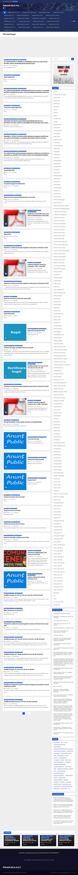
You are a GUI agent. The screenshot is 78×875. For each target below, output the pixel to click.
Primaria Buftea (56, 184)
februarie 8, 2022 (32, 556)
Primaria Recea (56, 424)
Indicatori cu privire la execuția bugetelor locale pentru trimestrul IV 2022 (26, 283)
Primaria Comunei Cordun (59, 232)
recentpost (66, 779)
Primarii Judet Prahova (23, 15)
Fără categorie (56, 760)
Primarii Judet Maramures (29, 12)
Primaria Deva (56, 286)
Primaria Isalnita (56, 316)
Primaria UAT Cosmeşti (58, 496)
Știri (69, 788)
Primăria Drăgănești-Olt (58, 289)
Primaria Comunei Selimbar (59, 265)
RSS (70, 872)
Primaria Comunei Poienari (59, 259)
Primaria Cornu (56, 274)
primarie (15, 65)
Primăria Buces (56, 181)
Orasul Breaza (56, 127)
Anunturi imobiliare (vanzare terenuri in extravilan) (63, 748)
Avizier (55, 755)
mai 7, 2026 (7, 94)
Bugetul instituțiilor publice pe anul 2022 (16, 537)
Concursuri (56, 757)
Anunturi (29, 362)
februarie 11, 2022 (9, 539)
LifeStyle (55, 121)
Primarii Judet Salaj (37, 15)
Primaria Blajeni (56, 163)
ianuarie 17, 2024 (8, 236)
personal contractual (61, 771)
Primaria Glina (56, 307)
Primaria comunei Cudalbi (59, 235)
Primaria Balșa (56, 151)
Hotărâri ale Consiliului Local (59, 762)
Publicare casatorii (69, 775)
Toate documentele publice (67, 786)
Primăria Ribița (56, 427)
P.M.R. (55, 771)
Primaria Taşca (56, 478)
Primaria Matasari (57, 331)
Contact (73, 872)
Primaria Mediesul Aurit (58, 334)
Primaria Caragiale (57, 187)
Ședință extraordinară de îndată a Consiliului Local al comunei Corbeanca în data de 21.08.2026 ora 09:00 (63, 678)
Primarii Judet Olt (9, 15)
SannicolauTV (56, 782)
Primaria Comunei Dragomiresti (60, 241)
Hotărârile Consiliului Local (59, 766)
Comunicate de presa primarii (31, 852)
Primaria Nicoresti (57, 370)
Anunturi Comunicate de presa (59, 744)
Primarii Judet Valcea (24, 21)
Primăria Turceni (57, 487)
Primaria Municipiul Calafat (33, 328)
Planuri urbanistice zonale (59, 773)
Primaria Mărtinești (57, 328)
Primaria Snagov (57, 454)
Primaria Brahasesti (57, 175)
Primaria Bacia (56, 142)
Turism (54, 598)
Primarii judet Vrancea (53, 21)
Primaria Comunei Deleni (58, 238)
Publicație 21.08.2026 (58, 635)
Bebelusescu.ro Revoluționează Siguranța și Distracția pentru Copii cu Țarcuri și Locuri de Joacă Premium (63, 800)
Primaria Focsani (57, 301)
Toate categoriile (57, 786)
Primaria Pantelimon (57, 403)
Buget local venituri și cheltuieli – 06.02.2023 (17, 298)
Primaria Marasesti (57, 325)
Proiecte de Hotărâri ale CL (59, 775)
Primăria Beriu (56, 157)
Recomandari (56, 592)
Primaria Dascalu (57, 280)
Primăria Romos (56, 430)
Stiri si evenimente (57, 784)
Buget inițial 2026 (9, 77)
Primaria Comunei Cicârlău (59, 226)
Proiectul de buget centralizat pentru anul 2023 (18, 347)
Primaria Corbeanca (57, 271)
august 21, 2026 (45, 842)
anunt (62, 742)
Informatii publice (68, 766)
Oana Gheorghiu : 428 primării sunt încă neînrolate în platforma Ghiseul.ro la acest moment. (62, 728)
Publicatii (55, 777)
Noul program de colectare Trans (60, 620)
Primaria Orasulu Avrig (58, 379)
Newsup (19, 872)
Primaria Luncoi (56, 322)
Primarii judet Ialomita (23, 24)
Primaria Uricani (57, 499)
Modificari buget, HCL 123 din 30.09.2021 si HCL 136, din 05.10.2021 (23, 654)
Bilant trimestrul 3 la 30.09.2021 (13, 610)
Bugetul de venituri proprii (36, 459)
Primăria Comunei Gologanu (59, 256)
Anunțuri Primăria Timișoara (66, 753)
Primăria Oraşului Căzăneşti (59, 385)
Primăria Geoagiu (57, 304)
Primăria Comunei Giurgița (59, 253)
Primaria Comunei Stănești (59, 268)
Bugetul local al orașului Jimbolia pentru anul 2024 (19, 197)
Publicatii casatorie (62, 777)
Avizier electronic (61, 755)
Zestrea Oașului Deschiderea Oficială (61, 613)
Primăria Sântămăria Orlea (59, 445)
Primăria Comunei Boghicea (59, 223)
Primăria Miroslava (57, 337)
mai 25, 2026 (7, 79)
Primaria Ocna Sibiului (58, 373)
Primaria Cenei (30, 262)
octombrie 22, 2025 (9, 140)
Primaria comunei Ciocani (59, 229)
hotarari (62, 760)
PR (49, 852)
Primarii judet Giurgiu (24, 27)
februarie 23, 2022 (9, 512)
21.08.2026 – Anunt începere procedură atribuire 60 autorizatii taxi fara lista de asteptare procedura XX (62, 639)
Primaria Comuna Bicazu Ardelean (61, 205)
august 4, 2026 (8, 65)
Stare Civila (62, 782)
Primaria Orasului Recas (58, 400)
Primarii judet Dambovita (53, 27)
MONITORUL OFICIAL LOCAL (63, 768)
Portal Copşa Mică (57, 130)
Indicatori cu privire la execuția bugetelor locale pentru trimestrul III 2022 (26, 386)
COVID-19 (55, 112)
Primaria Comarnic (57, 202)
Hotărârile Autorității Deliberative (60, 764)
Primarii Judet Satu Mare (52, 15)
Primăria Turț (56, 490)
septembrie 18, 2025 (9, 157)
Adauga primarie (54, 872)
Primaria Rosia (56, 433)
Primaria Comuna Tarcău (59, 217)
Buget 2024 (7, 234)
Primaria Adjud (56, 133)
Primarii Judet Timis (54, 18)
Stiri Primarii (21, 852)
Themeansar (24, 872)
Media (55, 768)
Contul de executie (33, 439)
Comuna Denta (56, 97)
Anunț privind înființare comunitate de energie (63, 628)
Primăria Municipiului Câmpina (60, 349)
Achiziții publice (57, 742)
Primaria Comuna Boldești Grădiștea (10, 59)
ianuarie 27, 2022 (32, 581)
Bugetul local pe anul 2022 (12, 510)
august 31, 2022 (32, 441)
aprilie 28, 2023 (8, 249)
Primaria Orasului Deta (58, 388)
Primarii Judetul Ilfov (14, 12)
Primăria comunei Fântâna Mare (60, 244)
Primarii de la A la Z (12, 867)
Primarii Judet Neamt (58, 12)
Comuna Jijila (56, 100)
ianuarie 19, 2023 (32, 332)
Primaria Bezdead (57, 160)
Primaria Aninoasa (57, 139)
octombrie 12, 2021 (9, 656)
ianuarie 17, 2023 (8, 349)
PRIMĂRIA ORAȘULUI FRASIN (60, 391)
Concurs (55, 109)
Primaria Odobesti (57, 376)
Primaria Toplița (56, 484)
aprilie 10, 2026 (8, 109)
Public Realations (54, 852)
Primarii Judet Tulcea (10, 21)
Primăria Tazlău (56, 481)
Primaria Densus (57, 283)
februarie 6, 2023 (9, 300)
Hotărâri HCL (68, 762)
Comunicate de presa (43, 852)
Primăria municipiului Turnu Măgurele (61, 364)
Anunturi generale (57, 746)
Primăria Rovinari (57, 436)
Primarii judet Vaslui (38, 21)
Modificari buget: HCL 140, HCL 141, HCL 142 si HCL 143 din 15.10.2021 (24, 639)
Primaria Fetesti (56, 298)
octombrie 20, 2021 (9, 641)
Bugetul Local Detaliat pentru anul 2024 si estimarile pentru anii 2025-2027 (38, 215)
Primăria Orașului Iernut (58, 394)
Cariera (66, 755)
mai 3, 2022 (7, 499)
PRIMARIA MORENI (57, 340)
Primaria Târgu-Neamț (58, 472)
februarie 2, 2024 (32, 217)
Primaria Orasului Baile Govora (60, 382)
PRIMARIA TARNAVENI (58, 475)
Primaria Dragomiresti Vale (59, 292)
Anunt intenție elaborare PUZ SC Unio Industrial (65, 840)
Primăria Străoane (7, 105)
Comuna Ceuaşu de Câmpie (59, 94)
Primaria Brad (56, 172)
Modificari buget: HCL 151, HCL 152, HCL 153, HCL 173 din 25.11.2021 (23, 595)
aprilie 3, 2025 (8, 172)
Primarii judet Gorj (54, 24)
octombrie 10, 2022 (9, 424)
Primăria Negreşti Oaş (58, 367)
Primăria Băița (56, 148)
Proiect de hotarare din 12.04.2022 (14, 497)
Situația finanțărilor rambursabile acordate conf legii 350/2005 (23, 422)
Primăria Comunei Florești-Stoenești (61, 250)
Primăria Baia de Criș (58, 145)
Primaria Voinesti (57, 511)
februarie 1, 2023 (9, 315)
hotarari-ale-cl (68, 760)
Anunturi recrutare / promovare (60, 751)
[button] (71, 21)
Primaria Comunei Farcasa (59, 247)
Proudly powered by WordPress (8, 872)
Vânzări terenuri (64, 788)
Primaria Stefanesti (57, 460)
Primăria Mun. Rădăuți (58, 343)
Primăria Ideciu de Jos (58, 313)
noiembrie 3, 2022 (32, 406)
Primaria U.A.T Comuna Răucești (60, 493)
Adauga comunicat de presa (63, 872)
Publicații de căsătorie (58, 779)
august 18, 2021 (8, 703)
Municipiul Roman (57, 124)
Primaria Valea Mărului (58, 502)
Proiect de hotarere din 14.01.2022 (14, 524)
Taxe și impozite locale (66, 784)
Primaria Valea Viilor (57, 505)
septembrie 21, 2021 (9, 671)
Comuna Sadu (56, 103)
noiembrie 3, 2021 (9, 612)
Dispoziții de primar (63, 757)
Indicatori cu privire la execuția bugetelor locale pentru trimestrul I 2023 (26, 247)
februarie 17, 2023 (33, 268)
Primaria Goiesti (56, 310)
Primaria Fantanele (57, 295)
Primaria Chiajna (57, 196)
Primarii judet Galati (9, 27)
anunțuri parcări (57, 753)
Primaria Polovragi (57, 412)
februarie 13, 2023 (9, 285)
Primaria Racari (56, 421)
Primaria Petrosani (57, 406)
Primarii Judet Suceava (23, 18)
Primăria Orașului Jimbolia (8, 195)
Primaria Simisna (57, 451)
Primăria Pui (56, 418)
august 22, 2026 (27, 842)
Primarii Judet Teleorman (39, 18)
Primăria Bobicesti (57, 166)
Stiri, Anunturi (68, 782)
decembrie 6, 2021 (9, 597)
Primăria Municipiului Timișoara (60, 358)
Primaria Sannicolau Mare (59, 442)
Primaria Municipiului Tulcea (59, 361)
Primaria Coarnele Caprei (59, 199)
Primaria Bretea (56, 178)
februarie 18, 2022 (9, 526)
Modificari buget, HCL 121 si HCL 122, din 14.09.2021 (19, 669)
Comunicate (56, 106)
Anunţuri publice (70, 751)
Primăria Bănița (56, 154)
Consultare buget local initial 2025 (14, 183)
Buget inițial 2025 (9, 170)
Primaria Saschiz (57, 448)
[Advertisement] (39, 45)
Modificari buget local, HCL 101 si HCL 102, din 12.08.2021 (20, 701)
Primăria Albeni (56, 136)
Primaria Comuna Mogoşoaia (59, 214)
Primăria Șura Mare (57, 466)
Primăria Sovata (56, 457)
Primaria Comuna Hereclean (59, 211)
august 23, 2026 (9, 842)
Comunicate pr (8, 30)
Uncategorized (56, 604)
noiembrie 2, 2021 (9, 627)
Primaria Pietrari (57, 409)
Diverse (55, 115)
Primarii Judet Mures (44, 12)
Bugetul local (32, 480)
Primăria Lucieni (56, 319)
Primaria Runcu (56, 439)
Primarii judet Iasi (9, 24)
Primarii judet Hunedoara (39, 24)
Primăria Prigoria (57, 415)
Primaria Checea (57, 193)
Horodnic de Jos (57, 118)
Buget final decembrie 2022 (36, 330)
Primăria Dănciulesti (57, 277)
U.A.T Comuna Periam (58, 601)
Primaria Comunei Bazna (58, 220)
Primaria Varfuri (56, 508)
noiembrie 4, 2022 (9, 388)
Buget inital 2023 (9, 313)
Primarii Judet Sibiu (9, 18)
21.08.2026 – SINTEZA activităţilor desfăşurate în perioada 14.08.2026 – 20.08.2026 (61, 690)
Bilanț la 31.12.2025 (57, 686)
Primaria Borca (56, 169)
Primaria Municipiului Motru (59, 352)
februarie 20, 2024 (9, 199)
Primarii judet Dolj (38, 27)
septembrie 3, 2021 (9, 688)
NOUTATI (71, 768)
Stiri (54, 595)
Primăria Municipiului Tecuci (9, 345)
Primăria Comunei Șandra (59, 262)
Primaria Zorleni (56, 517)
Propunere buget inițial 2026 (12, 107)
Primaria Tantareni (57, 469)
